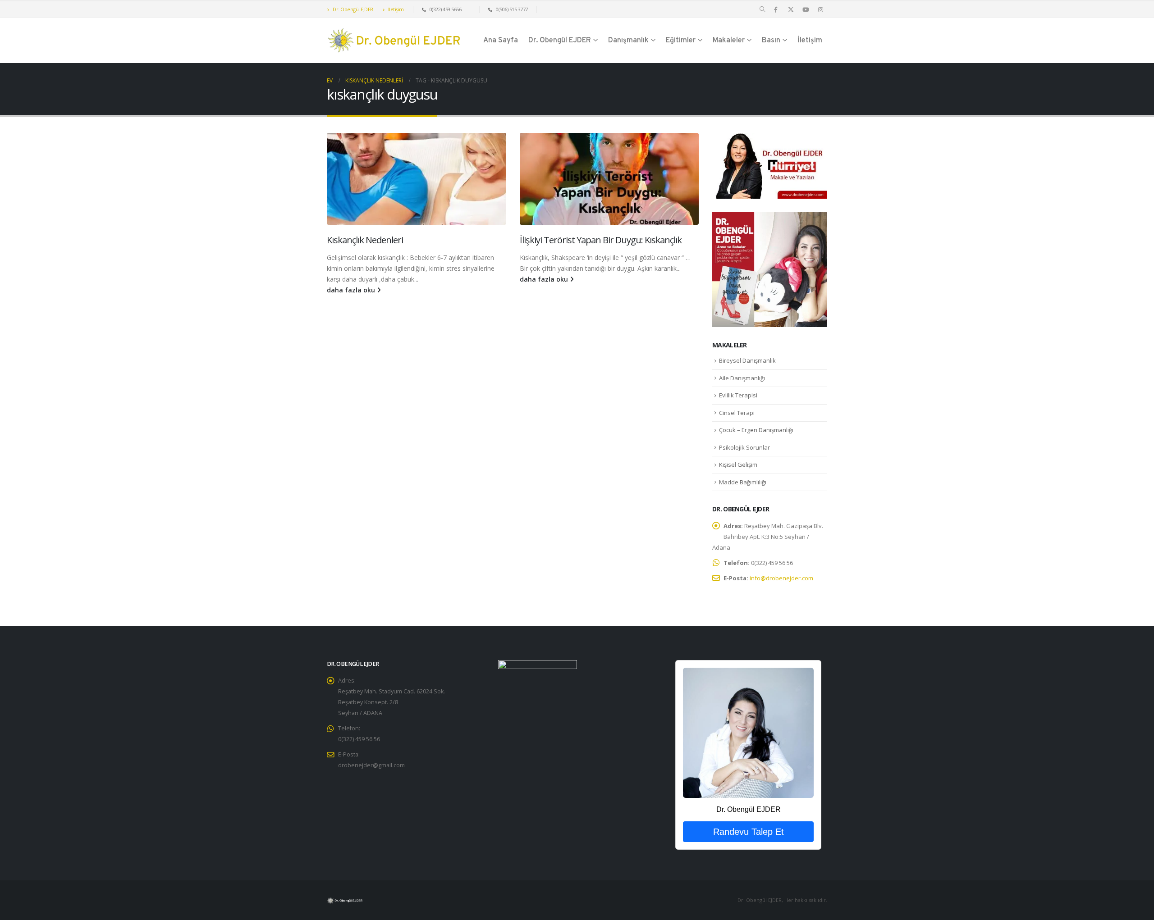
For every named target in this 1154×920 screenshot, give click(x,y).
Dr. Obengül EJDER (352, 9)
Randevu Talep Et (748, 832)
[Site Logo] (394, 40)
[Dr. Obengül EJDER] (748, 732)
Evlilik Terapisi (738, 395)
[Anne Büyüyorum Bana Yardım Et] (769, 268)
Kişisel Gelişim (738, 464)
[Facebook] (775, 9)
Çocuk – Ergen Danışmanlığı (756, 430)
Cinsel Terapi (737, 413)
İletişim (395, 9)
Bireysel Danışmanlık (747, 360)
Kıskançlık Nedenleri (365, 240)
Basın (771, 40)
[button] (762, 9)
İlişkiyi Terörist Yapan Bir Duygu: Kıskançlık (601, 240)
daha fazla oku (352, 290)
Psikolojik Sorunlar (744, 447)
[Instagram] (820, 9)
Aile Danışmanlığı (742, 378)
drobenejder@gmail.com (371, 765)
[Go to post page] (416, 179)
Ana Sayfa (500, 40)
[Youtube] (805, 9)
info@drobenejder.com (781, 578)
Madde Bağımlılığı (742, 482)
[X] (790, 9)
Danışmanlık (628, 40)
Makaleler (729, 40)
